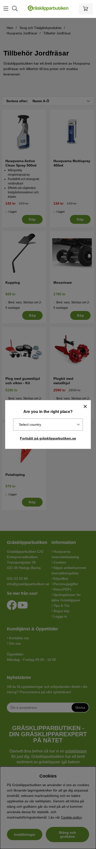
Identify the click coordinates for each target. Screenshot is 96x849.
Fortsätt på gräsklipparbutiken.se (48, 438)
